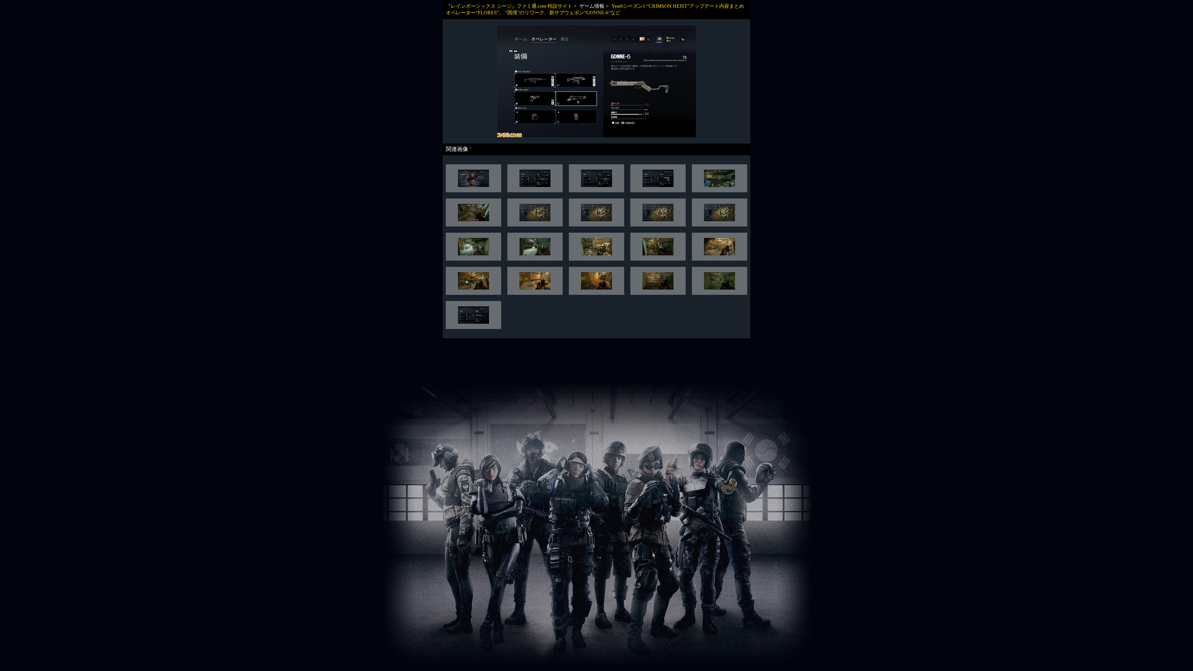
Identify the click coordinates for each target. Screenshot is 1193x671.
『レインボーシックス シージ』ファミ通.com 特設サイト (509, 6)
